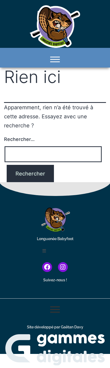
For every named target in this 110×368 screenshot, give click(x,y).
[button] (55, 250)
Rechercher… (19, 139)
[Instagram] (63, 267)
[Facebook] (47, 267)
